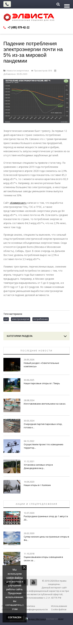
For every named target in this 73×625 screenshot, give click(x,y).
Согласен (14, 617)
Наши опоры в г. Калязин (37, 485)
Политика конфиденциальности (36, 608)
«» (18, 202)
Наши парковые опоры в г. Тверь (42, 383)
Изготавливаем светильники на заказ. (45, 403)
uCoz (60, 618)
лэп (6, 319)
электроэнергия (20, 319)
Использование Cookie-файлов (59, 608)
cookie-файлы (14, 577)
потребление (40, 319)
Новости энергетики (18, 70)
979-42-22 (18, 27)
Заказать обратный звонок (7, 4)
